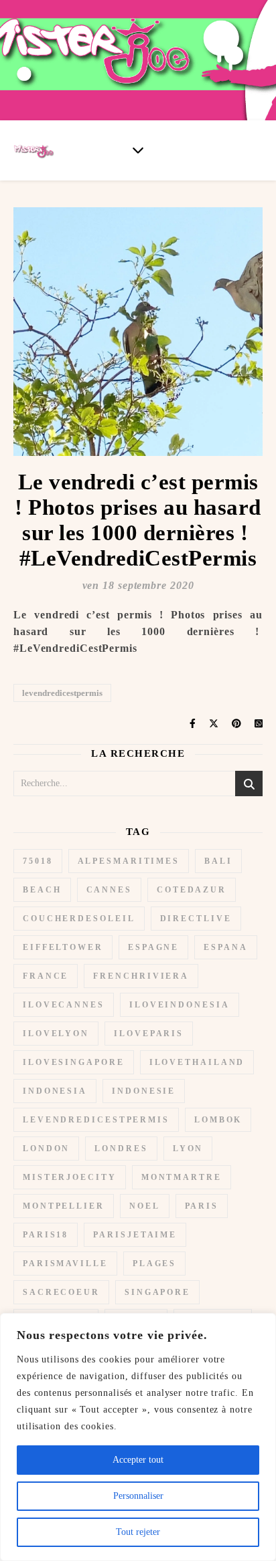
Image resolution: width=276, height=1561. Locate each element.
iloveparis (149, 1033)
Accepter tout (138, 1460)
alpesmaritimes (129, 861)
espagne (153, 947)
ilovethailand (197, 1062)
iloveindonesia (179, 1004)
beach (42, 889)
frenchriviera (141, 976)
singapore (157, 1292)
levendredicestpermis (62, 693)
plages (154, 1263)
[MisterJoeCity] (138, 60)
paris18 (45, 1234)
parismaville (65, 1263)
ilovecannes (64, 1004)
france (45, 976)
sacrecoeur (61, 1292)
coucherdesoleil (79, 918)
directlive (196, 918)
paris (202, 1206)
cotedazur (191, 889)
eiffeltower (63, 947)
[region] (138, 1437)
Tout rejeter (138, 1532)
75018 (38, 861)
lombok (218, 1119)
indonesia (55, 1091)
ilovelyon (56, 1033)
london (46, 1148)
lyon (188, 1148)
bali (218, 861)
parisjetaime (135, 1234)
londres (120, 1148)
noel (144, 1206)
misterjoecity (70, 1177)
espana (225, 947)
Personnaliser (138, 1496)
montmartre (181, 1177)
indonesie (144, 1091)
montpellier (64, 1206)
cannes (109, 889)
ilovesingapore (74, 1062)
